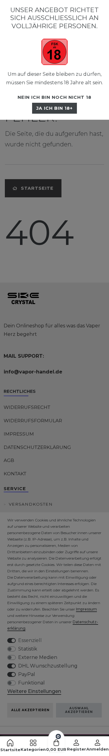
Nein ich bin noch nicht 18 (54, 97)
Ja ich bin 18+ (54, 108)
